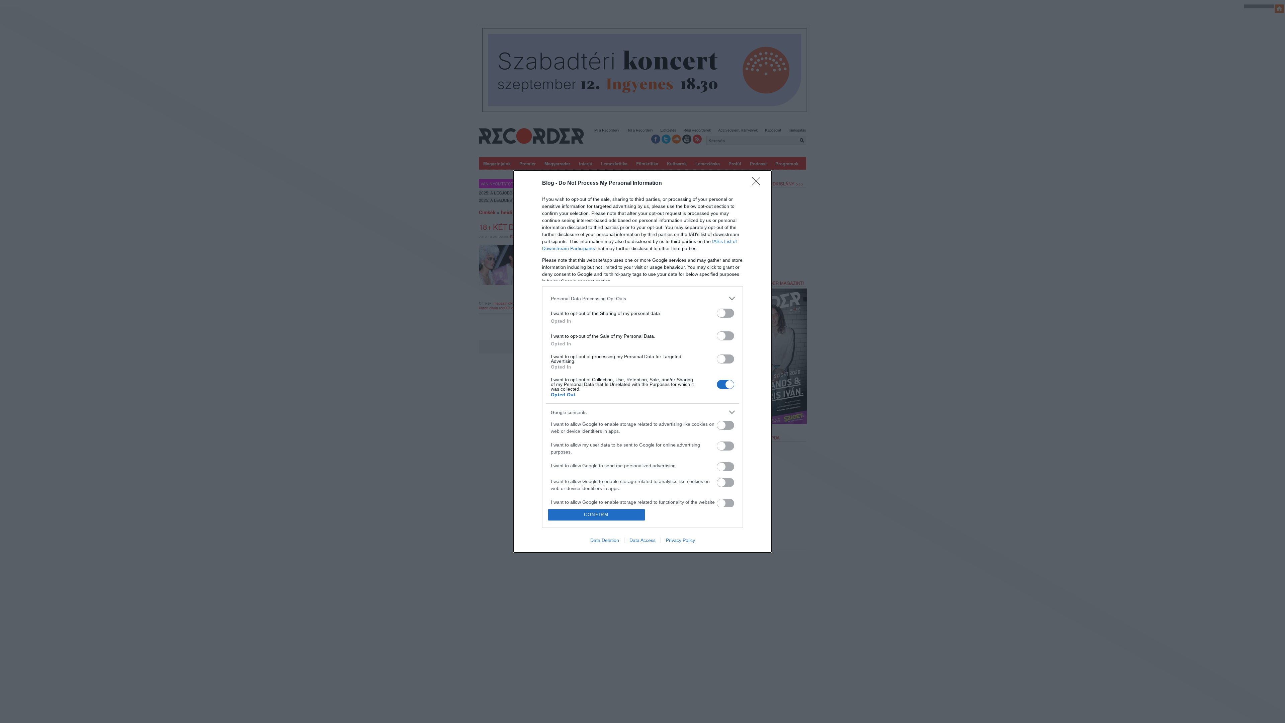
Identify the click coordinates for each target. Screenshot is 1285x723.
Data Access (642, 540)
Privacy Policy (680, 540)
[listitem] (642, 298)
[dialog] (642, 361)
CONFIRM (596, 514)
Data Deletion (604, 540)
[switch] (725, 313)
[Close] (758, 183)
